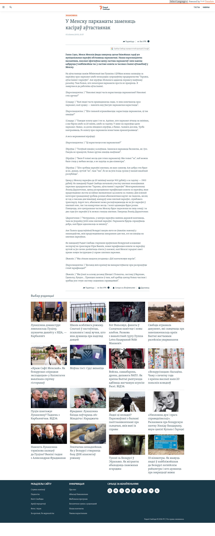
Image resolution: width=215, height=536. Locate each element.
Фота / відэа (36, 509)
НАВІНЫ (206, 7)
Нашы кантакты (76, 509)
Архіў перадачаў (38, 504)
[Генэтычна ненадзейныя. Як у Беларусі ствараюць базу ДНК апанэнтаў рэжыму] (88, 434)
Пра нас (72, 490)
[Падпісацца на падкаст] (133, 490)
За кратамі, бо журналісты (42, 513)
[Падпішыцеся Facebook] (115, 490)
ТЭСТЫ (197, 7)
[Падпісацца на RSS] (157, 490)
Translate (209, 2)
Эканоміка (71, 16)
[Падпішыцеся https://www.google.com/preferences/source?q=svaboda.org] (110, 490)
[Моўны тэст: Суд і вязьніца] (88, 355)
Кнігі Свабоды (37, 499)
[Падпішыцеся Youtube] (127, 490)
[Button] (128, 41)
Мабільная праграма (78, 499)
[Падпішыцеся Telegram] (151, 490)
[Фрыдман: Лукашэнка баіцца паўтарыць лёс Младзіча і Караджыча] (88, 398)
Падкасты (35, 495)
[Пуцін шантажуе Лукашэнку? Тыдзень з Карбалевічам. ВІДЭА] (49, 398)
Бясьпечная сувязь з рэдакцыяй (83, 504)
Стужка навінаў (38, 490)
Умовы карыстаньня (78, 513)
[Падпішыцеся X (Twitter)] (121, 490)
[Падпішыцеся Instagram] (145, 490)
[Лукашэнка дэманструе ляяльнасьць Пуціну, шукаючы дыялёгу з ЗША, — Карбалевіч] (49, 312)
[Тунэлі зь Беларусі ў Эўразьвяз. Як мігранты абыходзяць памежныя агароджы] (127, 445)
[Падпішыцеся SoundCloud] (139, 490)
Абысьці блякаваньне (78, 495)
